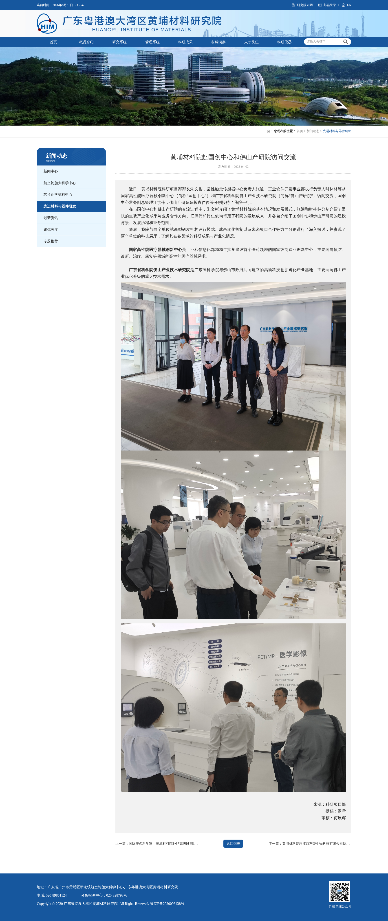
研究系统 (119, 42)
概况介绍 (86, 42)
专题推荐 (51, 241)
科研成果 (185, 42)
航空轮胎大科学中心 (60, 183)
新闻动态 (313, 131)
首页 (53, 42)
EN (349, 5)
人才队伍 (251, 42)
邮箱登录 (330, 5)
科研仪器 (284, 42)
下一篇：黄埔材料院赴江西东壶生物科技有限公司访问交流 (312, 843)
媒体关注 (51, 229)
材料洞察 (218, 42)
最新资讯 (51, 218)
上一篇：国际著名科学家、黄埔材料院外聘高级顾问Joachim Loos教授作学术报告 (175, 843)
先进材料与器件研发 (60, 206)
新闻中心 (51, 171)
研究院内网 (305, 5)
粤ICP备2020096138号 (167, 904)
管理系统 (152, 42)
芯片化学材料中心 (58, 194)
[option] (194, 86)
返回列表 (233, 843)
